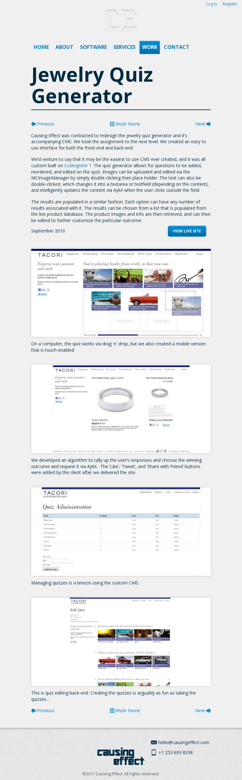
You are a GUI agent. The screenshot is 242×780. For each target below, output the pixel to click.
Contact (176, 47)
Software (93, 47)
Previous (45, 124)
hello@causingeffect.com (184, 742)
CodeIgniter (76, 165)
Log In (211, 4)
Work (149, 47)
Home (41, 47)
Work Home (127, 124)
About (64, 47)
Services (124, 47)
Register (230, 4)
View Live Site (187, 231)
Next (200, 124)
